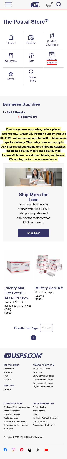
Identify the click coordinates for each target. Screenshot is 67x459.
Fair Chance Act (40, 421)
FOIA (35, 414)
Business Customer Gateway (17, 407)
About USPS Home (41, 368)
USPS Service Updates (43, 376)
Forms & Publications (43, 379)
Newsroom (38, 372)
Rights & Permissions (43, 386)
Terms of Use (39, 410)
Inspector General (12, 414)
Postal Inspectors (12, 410)
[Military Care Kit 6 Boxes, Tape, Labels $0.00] (49, 265)
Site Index (8, 372)
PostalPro (8, 428)
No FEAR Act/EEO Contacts (45, 418)
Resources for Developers (16, 425)
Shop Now (7, 164)
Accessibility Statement (44, 425)
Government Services (43, 383)
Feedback (8, 379)
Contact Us (9, 368)
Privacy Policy (39, 407)
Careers (7, 389)
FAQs (6, 376)
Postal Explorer (11, 418)
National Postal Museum (15, 421)
